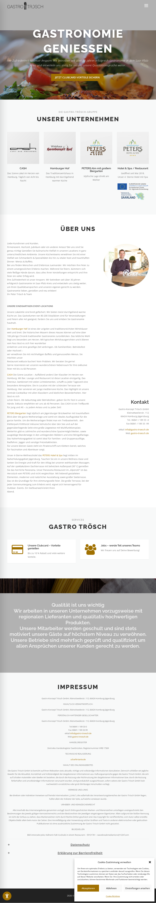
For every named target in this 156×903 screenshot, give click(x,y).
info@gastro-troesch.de (137, 429)
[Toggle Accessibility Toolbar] (7, 896)
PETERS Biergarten (16, 413)
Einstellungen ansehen (137, 888)
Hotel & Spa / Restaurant (133, 168)
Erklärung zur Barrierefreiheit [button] (80, 853)
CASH (23, 168)
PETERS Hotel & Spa (52, 455)
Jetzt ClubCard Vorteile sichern (77, 77)
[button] (149, 862)
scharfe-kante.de (78, 759)
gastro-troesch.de (140, 433)
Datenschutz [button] (80, 845)
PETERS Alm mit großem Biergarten (96, 170)
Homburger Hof (59, 168)
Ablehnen (111, 888)
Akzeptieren (88, 888)
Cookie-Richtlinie (113, 896)
